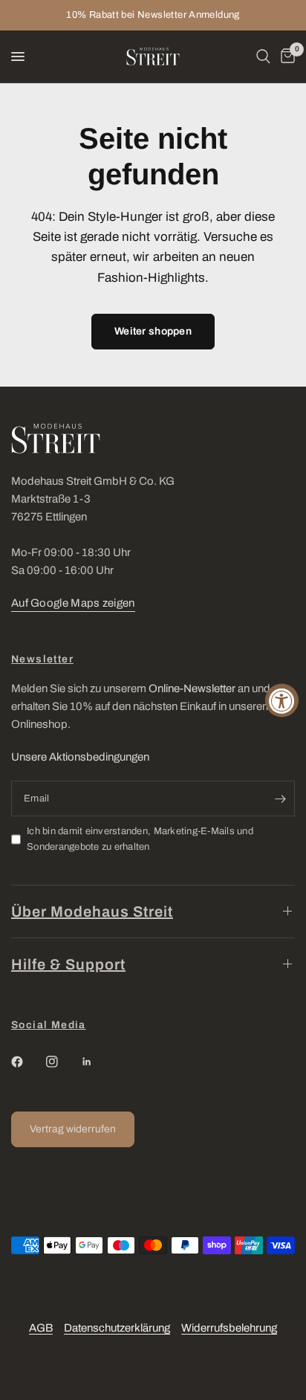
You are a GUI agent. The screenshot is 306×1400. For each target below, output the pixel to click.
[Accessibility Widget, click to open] (282, 700)
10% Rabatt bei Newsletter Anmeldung (153, 15)
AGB (41, 1328)
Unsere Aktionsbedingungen (80, 757)
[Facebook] (27, 1061)
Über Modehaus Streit (92, 911)
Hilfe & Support (68, 964)
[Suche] (263, 56)
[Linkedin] (97, 1061)
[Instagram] (62, 1061)
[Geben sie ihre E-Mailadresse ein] (280, 798)
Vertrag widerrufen (73, 1129)
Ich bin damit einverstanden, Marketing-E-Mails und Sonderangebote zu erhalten (140, 839)
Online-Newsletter (192, 688)
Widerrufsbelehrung (229, 1328)
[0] (285, 56)
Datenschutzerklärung (117, 1328)
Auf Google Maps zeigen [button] (73, 603)
